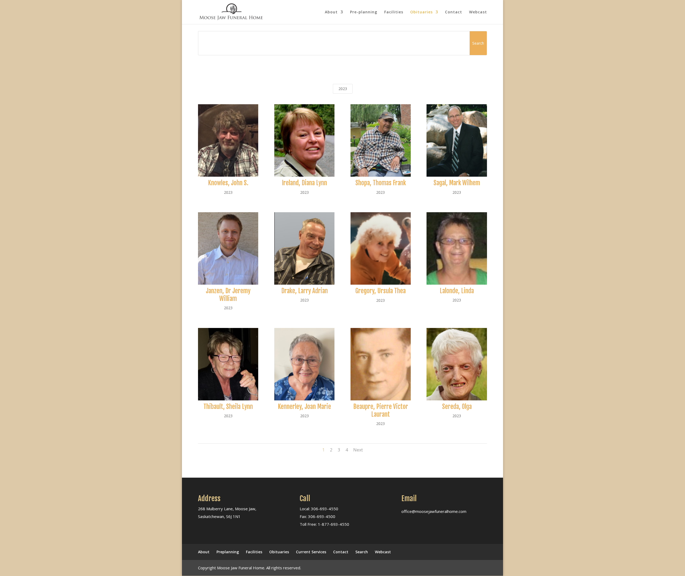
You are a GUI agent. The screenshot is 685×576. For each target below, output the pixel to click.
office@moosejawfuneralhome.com (433, 511)
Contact (453, 12)
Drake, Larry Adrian (304, 291)
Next (358, 450)
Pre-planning (363, 12)
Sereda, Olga (457, 407)
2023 (342, 88)
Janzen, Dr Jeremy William (228, 295)
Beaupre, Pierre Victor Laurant (380, 410)
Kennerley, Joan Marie (304, 407)
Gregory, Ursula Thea (380, 291)
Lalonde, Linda (457, 291)
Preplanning (227, 551)
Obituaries (421, 12)
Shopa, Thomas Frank (380, 183)
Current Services (311, 551)
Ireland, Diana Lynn (304, 183)
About (331, 12)
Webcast (478, 12)
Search (361, 551)
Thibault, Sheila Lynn (228, 407)
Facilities (393, 12)
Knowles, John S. (228, 183)
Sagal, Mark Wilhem (456, 183)
